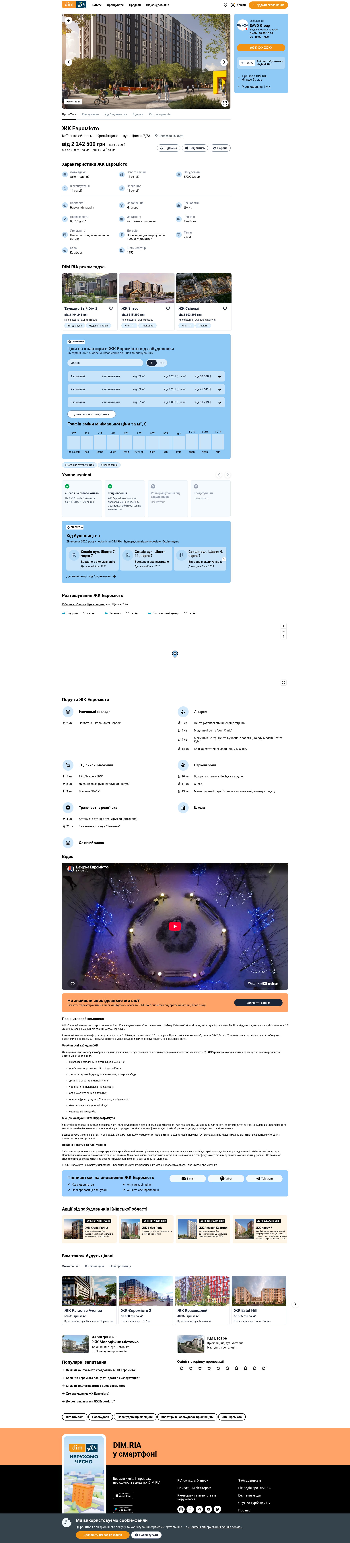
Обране (222, 148)
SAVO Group (192, 176)
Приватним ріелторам (194, 1488)
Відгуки (138, 114)
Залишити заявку (258, 1003)
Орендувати (115, 5)
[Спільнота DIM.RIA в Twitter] (217, 1509)
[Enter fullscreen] (283, 682)
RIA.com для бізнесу (192, 1480)
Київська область (77, 136)
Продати (135, 5)
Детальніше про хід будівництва (88, 576)
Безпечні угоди (249, 1495)
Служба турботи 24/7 (254, 1503)
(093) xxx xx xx (261, 47)
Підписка (170, 148)
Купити (97, 5)
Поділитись (197, 148)
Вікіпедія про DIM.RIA (254, 1488)
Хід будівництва (116, 114)
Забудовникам (249, 1480)
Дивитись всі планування (91, 414)
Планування (90, 114)
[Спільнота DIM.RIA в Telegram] (199, 1509)
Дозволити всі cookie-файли (102, 1535)
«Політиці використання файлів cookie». (215, 1527)
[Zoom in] (283, 626)
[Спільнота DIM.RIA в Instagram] (181, 1509)
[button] (68, 20)
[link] (89, 301)
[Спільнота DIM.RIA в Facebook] (190, 1509)
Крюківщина (107, 136)
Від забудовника (157, 5)
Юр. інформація (160, 114)
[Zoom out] (283, 631)
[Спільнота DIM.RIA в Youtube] (208, 1509)
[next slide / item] (224, 62)
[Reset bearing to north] (283, 636)
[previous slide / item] (68, 62)
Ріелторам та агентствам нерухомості (196, 1497)
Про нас (244, 1510)
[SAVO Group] (242, 25)
